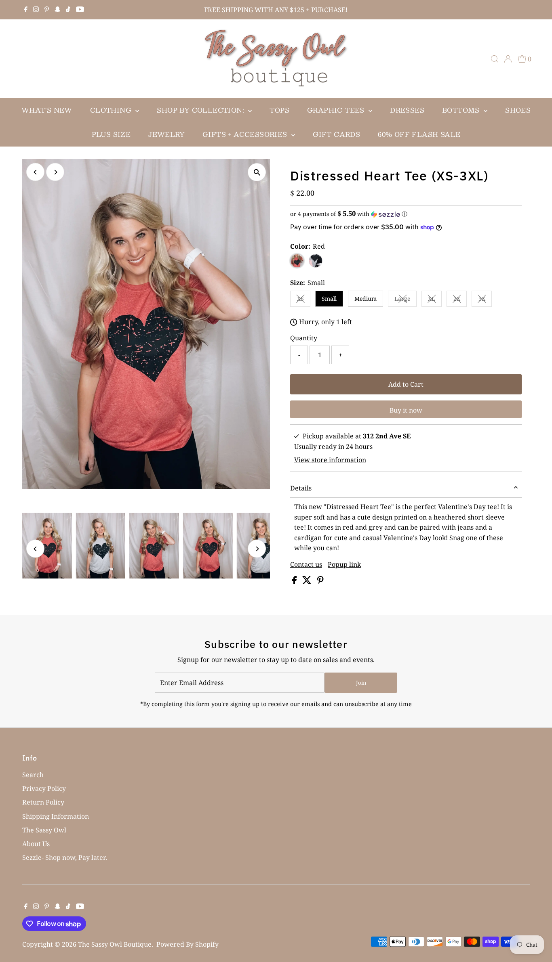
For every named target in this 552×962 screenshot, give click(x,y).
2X (460, 300)
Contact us (306, 564)
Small (329, 298)
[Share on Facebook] (295, 581)
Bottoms (462, 110)
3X (485, 300)
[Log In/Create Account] (508, 59)
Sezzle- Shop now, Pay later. (64, 857)
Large (405, 300)
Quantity (303, 337)
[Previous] (35, 172)
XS (303, 300)
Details (301, 488)
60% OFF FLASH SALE (419, 134)
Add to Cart (405, 384)
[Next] (55, 172)
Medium (365, 298)
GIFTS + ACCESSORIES (245, 134)
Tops (279, 110)
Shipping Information (55, 816)
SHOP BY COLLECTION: (201, 110)
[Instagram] (36, 9)
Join (361, 682)
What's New (46, 110)
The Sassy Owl (44, 830)
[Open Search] (494, 59)
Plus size (111, 134)
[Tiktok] (68, 9)
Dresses (407, 110)
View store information (330, 460)
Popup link (344, 564)
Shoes (518, 110)
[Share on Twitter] (307, 581)
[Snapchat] (58, 9)
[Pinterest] (46, 9)
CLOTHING (112, 110)
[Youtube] (80, 9)
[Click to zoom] (257, 172)
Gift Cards (336, 134)
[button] (406, 214)
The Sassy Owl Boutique (115, 944)
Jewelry (166, 134)
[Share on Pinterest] (320, 581)
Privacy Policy (44, 788)
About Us (36, 843)
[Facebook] (25, 9)
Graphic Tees (337, 110)
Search (33, 774)
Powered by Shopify (187, 944)
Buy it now (406, 410)
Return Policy (43, 802)
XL (435, 300)
